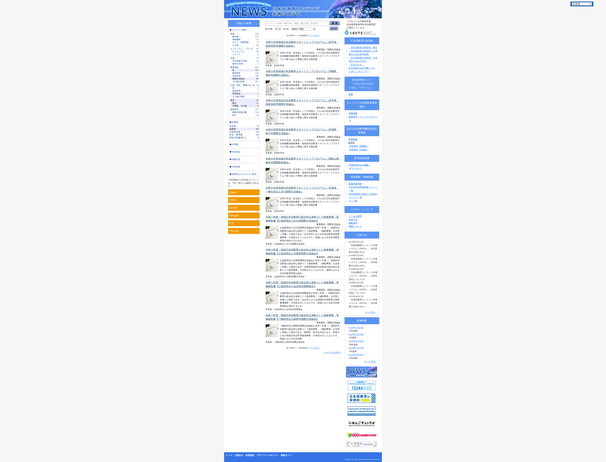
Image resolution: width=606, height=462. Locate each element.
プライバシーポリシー (268, 455)
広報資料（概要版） (359, 146)
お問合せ (239, 455)
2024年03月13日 (356, 348)
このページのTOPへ (332, 352)
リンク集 (353, 201)
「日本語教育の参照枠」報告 (363, 47)
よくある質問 (355, 216)
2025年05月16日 (356, 341)
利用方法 (353, 219)
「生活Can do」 (356, 64)
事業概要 (353, 113)
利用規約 (250, 455)
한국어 (233, 200)
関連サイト (286, 455)
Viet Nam (234, 231)
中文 (231, 223)
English (233, 192)
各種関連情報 (355, 184)
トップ (229, 455)
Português (234, 215)
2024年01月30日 (356, 354)
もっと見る (370, 312)
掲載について (355, 226)
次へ (318, 36)
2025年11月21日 (356, 327)
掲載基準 (353, 223)
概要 (351, 94)
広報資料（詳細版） (359, 149)
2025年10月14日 (356, 334)
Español (233, 207)
